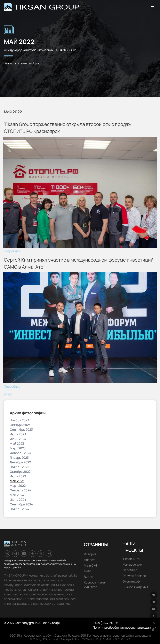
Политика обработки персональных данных (124, 627)
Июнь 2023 (18, 439)
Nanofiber (130, 570)
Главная (9, 63)
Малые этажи (132, 564)
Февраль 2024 (20, 490)
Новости (90, 560)
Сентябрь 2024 (21, 504)
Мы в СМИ (91, 565)
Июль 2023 (18, 434)
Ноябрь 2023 (19, 420)
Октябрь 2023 (20, 425)
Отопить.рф (131, 581)
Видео (88, 577)
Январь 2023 (19, 457)
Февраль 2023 (20, 453)
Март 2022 (18, 485)
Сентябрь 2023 (21, 429)
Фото (87, 571)
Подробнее (12, 251)
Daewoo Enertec (134, 576)
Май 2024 (17, 495)
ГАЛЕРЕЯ (22, 63)
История (90, 554)
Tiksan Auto (131, 559)
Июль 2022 (18, 476)
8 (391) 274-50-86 (105, 623)
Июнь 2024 (18, 499)
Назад (8, 394)
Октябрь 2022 (20, 471)
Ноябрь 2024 (19, 509)
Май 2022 (17, 481)
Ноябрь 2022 (19, 467)
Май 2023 (17, 443)
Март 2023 (18, 448)
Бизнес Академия (135, 587)
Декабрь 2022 (20, 462)
